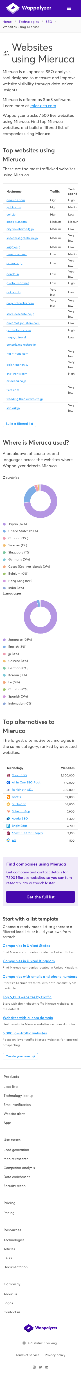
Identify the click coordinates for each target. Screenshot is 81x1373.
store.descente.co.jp (20, 314)
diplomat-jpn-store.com (23, 323)
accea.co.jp (14, 263)
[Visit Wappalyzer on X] (40, 1367)
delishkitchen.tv (17, 364)
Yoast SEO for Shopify (27, 833)
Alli (14, 840)
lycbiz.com (14, 207)
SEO (49, 22)
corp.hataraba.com (20, 303)
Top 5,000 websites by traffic (27, 997)
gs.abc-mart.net (18, 283)
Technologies (29, 22)
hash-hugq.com (17, 353)
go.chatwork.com (19, 330)
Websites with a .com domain (28, 1018)
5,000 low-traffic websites (25, 1033)
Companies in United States (26, 946)
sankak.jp (13, 408)
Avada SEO (20, 818)
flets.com (13, 390)
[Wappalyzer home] (28, 8)
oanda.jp (13, 274)
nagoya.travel (16, 337)
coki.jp (11, 214)
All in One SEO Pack (26, 782)
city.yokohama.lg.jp (20, 229)
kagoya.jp (13, 247)
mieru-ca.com (43, 105)
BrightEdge (19, 825)
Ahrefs (16, 797)
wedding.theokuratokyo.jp (25, 399)
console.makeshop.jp (21, 344)
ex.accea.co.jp (16, 381)
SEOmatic (19, 804)
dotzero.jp (13, 292)
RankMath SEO (22, 789)
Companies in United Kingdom (29, 961)
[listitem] (40, 1086)
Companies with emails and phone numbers (40, 976)
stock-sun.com (17, 221)
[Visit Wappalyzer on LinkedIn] (47, 1367)
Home (7, 22)
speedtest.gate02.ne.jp (22, 238)
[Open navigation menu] (69, 8)
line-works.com (17, 373)
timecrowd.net (17, 254)
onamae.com (16, 200)
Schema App (21, 811)
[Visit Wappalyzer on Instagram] (34, 1367)
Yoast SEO (19, 775)
